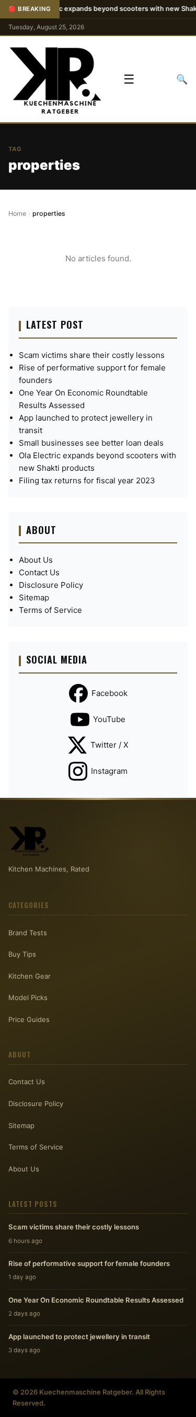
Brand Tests (27, 932)
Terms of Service (50, 610)
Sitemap (34, 597)
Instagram (109, 771)
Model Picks (28, 997)
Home (17, 213)
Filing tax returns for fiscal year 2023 (87, 480)
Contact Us (39, 572)
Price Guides (29, 1019)
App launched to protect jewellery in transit (79, 1336)
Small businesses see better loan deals (91, 443)
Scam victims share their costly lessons (92, 355)
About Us (36, 560)
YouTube (109, 719)
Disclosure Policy (51, 585)
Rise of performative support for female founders (89, 1263)
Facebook (109, 693)
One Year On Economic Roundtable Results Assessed (95, 1300)
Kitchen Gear (29, 976)
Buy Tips (22, 954)
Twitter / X (109, 745)
